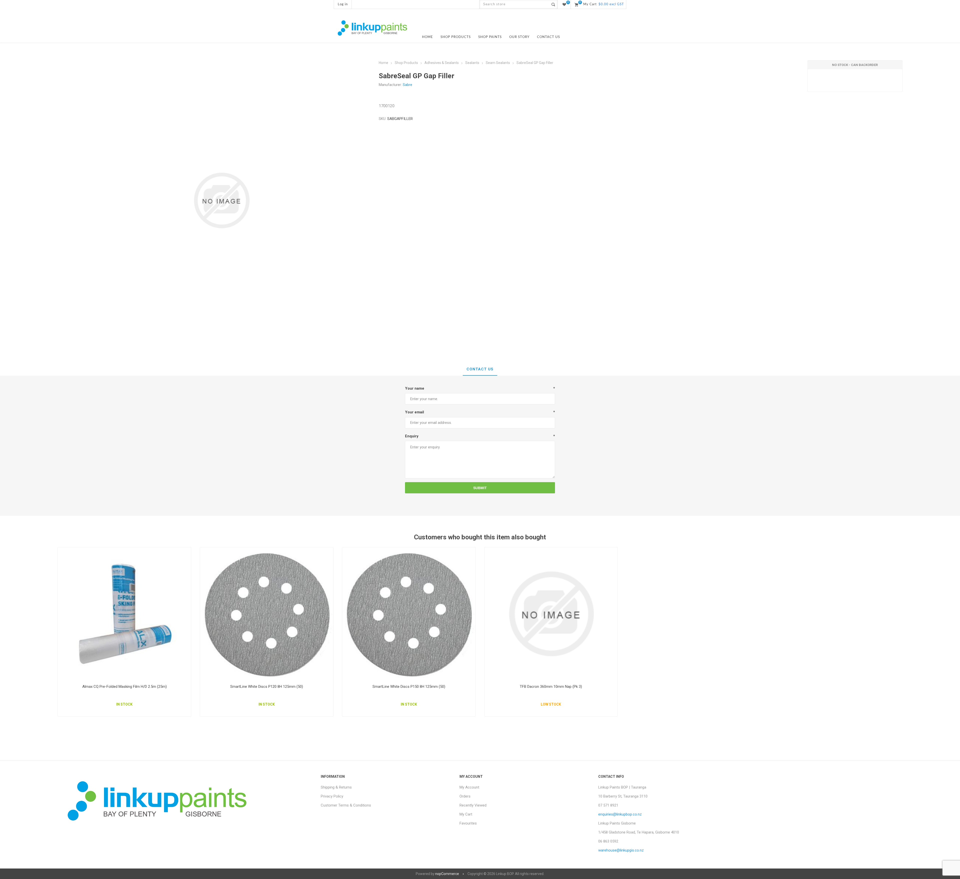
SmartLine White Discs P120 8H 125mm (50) (266, 686)
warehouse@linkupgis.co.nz (621, 850)
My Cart (466, 814)
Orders (465, 796)
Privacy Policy (332, 796)
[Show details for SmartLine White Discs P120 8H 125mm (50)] (266, 614)
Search (553, 4)
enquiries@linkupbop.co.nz (620, 814)
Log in (343, 4)
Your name (414, 388)
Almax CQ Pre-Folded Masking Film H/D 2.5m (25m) (124, 686)
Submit (480, 488)
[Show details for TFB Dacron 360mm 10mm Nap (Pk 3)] (551, 614)
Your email (414, 412)
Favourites (468, 823)
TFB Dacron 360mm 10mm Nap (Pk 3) (551, 686)
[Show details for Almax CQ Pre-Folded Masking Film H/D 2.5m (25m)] (124, 614)
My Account (469, 787)
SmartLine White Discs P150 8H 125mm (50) (408, 686)
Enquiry (411, 436)
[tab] (480, 369)
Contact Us (480, 369)
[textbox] (514, 4)
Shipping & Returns (336, 787)
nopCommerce (447, 874)
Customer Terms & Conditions (346, 805)
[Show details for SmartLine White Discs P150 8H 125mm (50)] (409, 614)
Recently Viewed (473, 805)
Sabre (407, 84)
